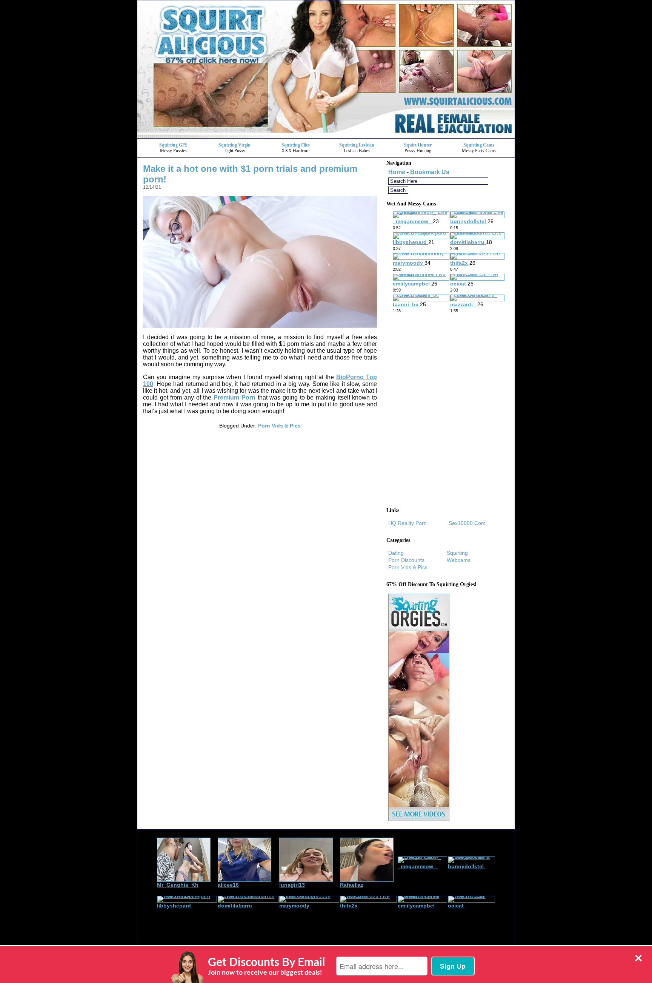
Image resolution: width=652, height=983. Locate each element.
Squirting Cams (478, 145)
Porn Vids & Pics (279, 426)
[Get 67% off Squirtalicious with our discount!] (326, 136)
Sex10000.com (467, 523)
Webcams (459, 560)
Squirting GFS (173, 145)
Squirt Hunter (418, 145)
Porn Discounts (406, 560)
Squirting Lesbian (356, 145)
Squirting (457, 553)
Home (396, 172)
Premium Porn (234, 397)
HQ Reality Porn (407, 523)
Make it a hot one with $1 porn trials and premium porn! (250, 174)
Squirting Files (295, 145)
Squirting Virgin (234, 145)
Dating (396, 553)
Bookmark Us (429, 172)
